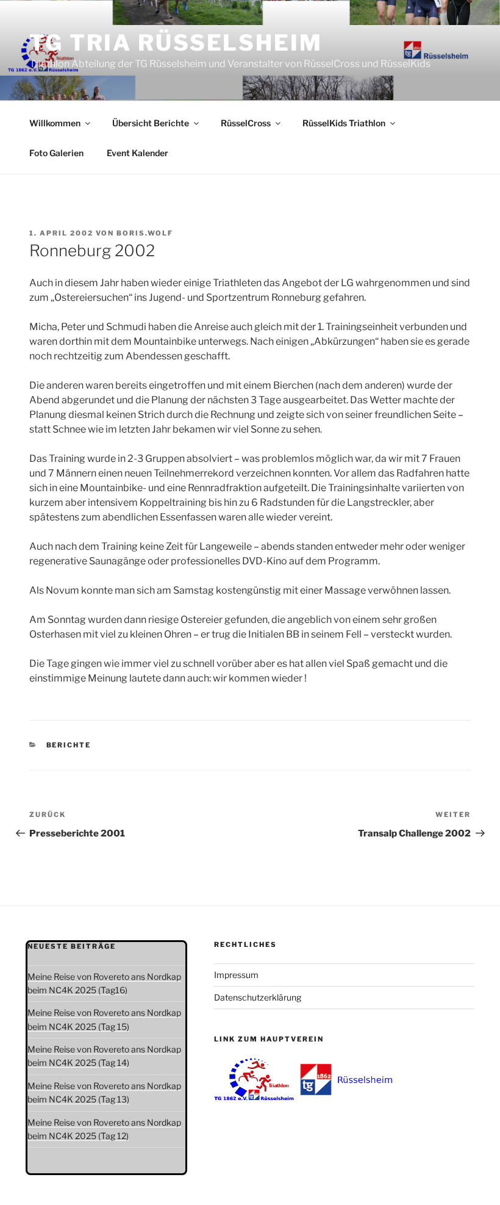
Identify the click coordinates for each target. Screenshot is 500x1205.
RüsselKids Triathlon (343, 123)
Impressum (236, 974)
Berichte (68, 745)
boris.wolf (144, 233)
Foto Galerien (56, 153)
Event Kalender (137, 153)
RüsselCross (246, 123)
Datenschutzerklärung (257, 997)
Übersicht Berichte (150, 123)
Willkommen (54, 123)
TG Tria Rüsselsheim (176, 42)
